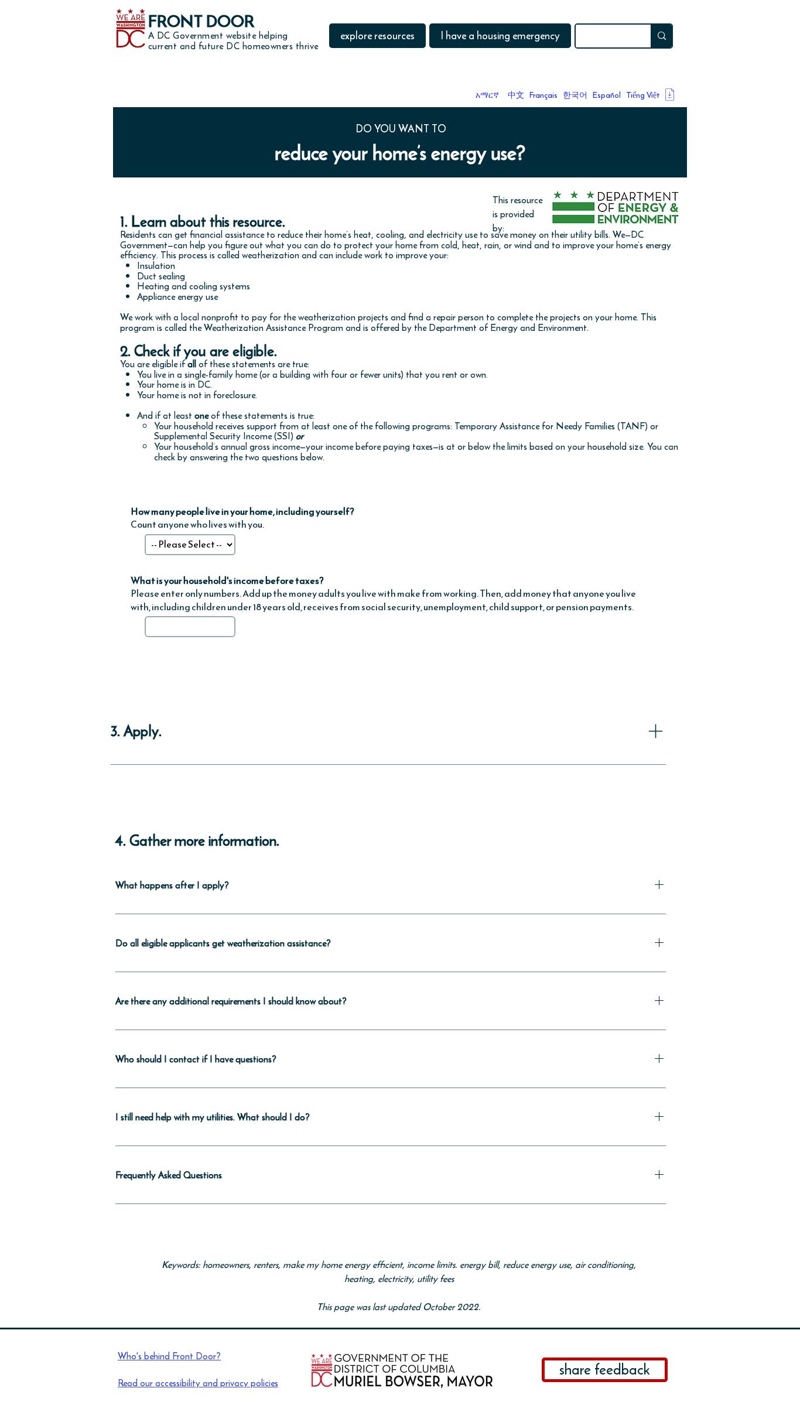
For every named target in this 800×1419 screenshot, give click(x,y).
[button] (377, 35)
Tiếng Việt (643, 95)
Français (543, 95)
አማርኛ (487, 95)
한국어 (575, 95)
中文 (516, 95)
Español (607, 95)
